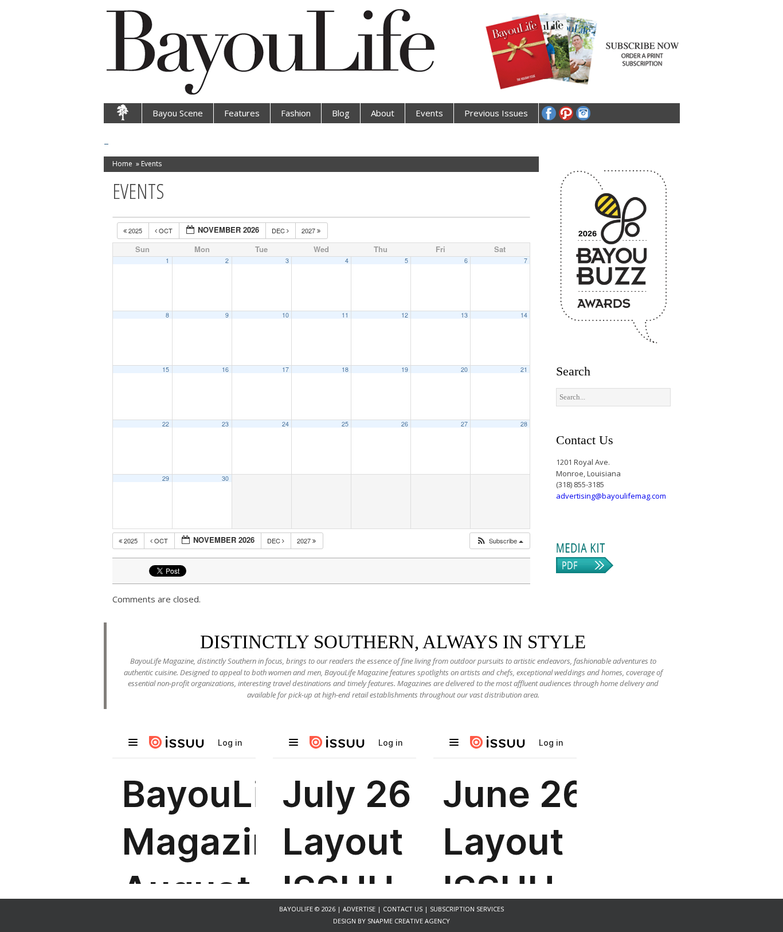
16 (225, 369)
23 (225, 424)
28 (523, 424)
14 (523, 315)
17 (285, 369)
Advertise (360, 908)
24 (285, 424)
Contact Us (402, 908)
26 (404, 424)
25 (345, 424)
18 (345, 369)
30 (225, 478)
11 (345, 315)
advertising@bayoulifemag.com (611, 496)
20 (464, 369)
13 (464, 315)
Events (429, 113)
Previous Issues (496, 113)
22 (165, 424)
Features (242, 113)
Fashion (296, 113)
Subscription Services (467, 908)
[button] (499, 541)
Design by (350, 921)
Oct (165, 230)
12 (404, 315)
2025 (135, 230)
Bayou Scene (177, 113)
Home (122, 164)
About (382, 113)
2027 (309, 230)
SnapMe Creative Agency (408, 921)
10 (285, 315)
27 (464, 424)
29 (165, 478)
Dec (279, 230)
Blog (341, 113)
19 (404, 369)
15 (165, 369)
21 (523, 369)
